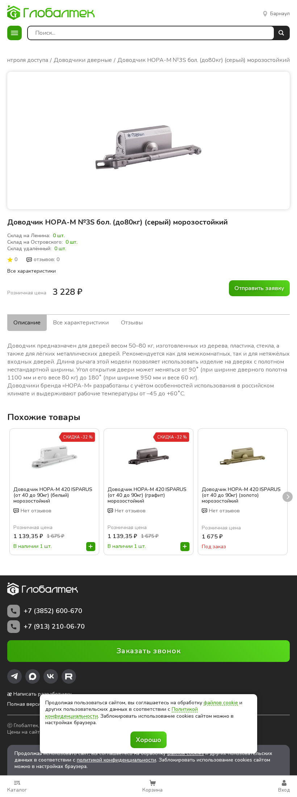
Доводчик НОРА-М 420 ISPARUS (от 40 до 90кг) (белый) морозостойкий (52, 495)
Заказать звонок (149, 651)
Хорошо (148, 739)
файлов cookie (221, 702)
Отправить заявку (259, 288)
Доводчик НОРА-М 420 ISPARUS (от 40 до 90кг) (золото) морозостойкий (241, 495)
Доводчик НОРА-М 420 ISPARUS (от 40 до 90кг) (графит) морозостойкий (147, 495)
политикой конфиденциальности (116, 759)
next (287, 497)
